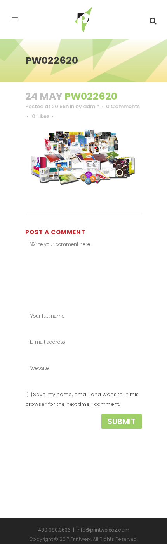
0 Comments (123, 106)
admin (91, 106)
